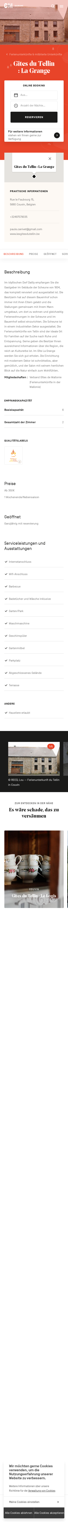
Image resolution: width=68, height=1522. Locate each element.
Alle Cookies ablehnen (18, 1513)
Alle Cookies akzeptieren (49, 1513)
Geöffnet (50, 254)
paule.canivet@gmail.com (26, 229)
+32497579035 (18, 216)
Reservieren (34, 117)
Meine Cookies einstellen (24, 1502)
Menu (61, 6)
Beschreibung (14, 254)
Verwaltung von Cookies (41, 1490)
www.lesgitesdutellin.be (25, 234)
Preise (33, 254)
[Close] (50, 158)
